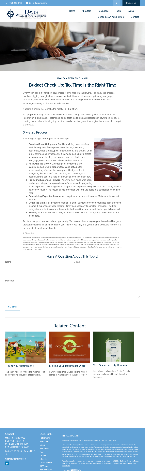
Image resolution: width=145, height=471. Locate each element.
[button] (72, 11)
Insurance (44, 448)
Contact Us (131, 2)
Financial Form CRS (72, 436)
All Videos (44, 466)
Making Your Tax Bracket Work (67, 366)
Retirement (45, 437)
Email (77, 261)
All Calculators (46, 469)
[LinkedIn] (116, 3)
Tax (41, 451)
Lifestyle (43, 459)
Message (9, 280)
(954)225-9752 (15, 2)
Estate (42, 444)
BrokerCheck (111, 440)
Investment (45, 441)
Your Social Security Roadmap (110, 365)
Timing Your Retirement (19, 366)
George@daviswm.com (15, 458)
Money (43, 455)
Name (8, 261)
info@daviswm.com (38, 2)
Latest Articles (46, 462)
